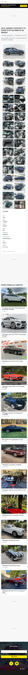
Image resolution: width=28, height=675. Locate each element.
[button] (8, 64)
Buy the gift (23, 5)
